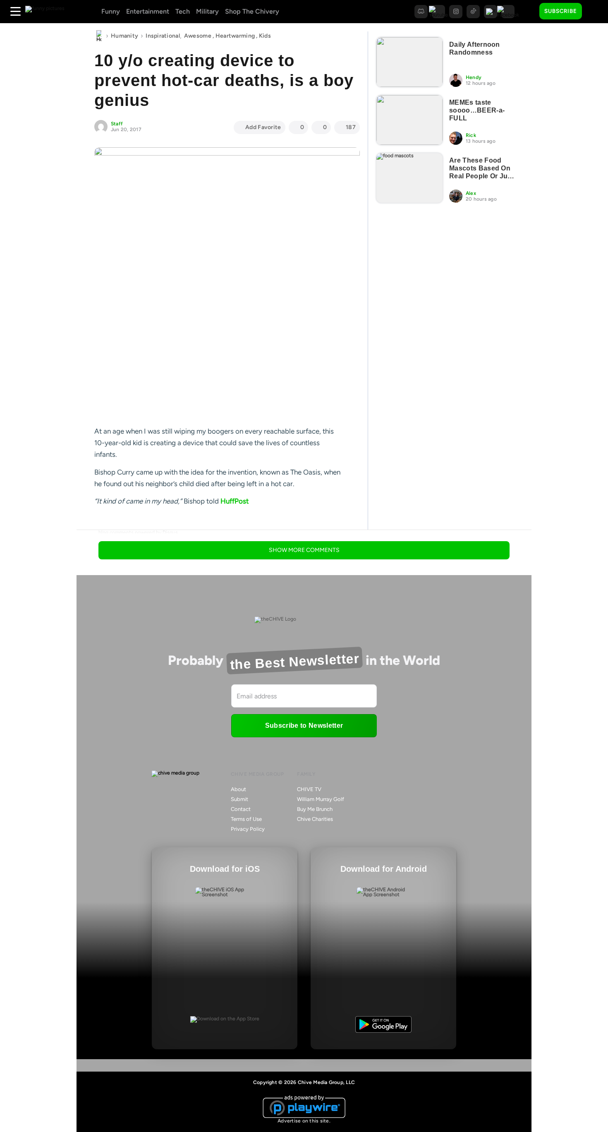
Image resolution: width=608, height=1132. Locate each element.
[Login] (595, 11)
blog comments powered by (138, 532)
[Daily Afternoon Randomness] (409, 62)
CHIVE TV (309, 789)
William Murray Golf (320, 799)
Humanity (124, 35)
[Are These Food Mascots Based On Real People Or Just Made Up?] (409, 178)
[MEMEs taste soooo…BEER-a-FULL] (409, 120)
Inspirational (163, 35)
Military (207, 11)
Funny (110, 11)
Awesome (197, 35)
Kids (265, 35)
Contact (241, 809)
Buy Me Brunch (315, 809)
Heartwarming (235, 35)
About (238, 789)
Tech (182, 11)
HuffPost (234, 501)
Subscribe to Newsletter (304, 725)
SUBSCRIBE (560, 11)
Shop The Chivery (252, 11)
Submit (239, 799)
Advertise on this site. (304, 1121)
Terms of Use (246, 819)
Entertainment (147, 11)
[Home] (98, 36)
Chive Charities (315, 819)
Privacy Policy (248, 829)
